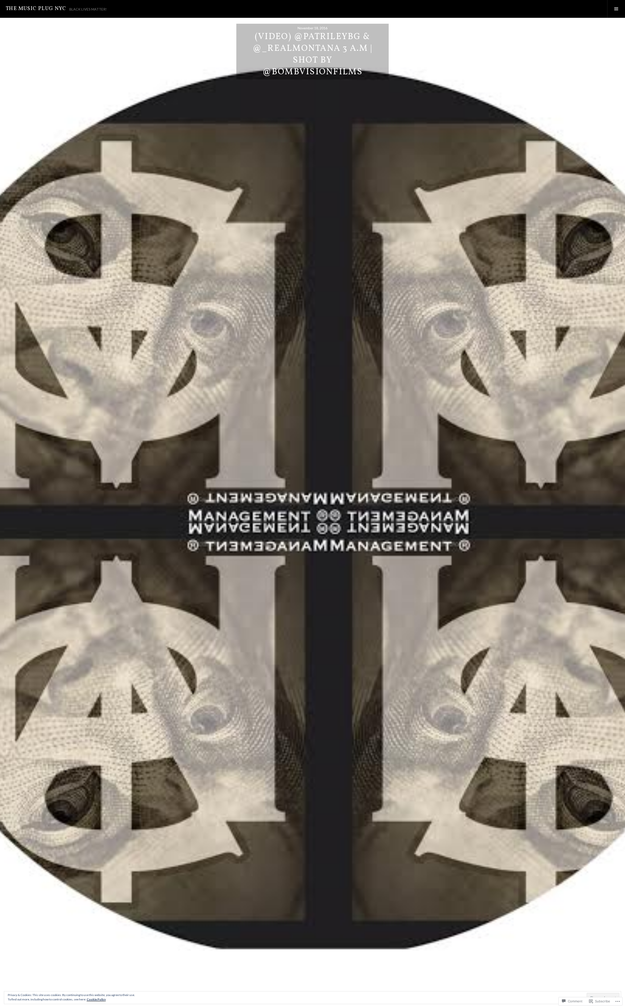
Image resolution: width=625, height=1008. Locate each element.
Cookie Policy (96, 999)
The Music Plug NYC (36, 8)
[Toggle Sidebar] (616, 9)
